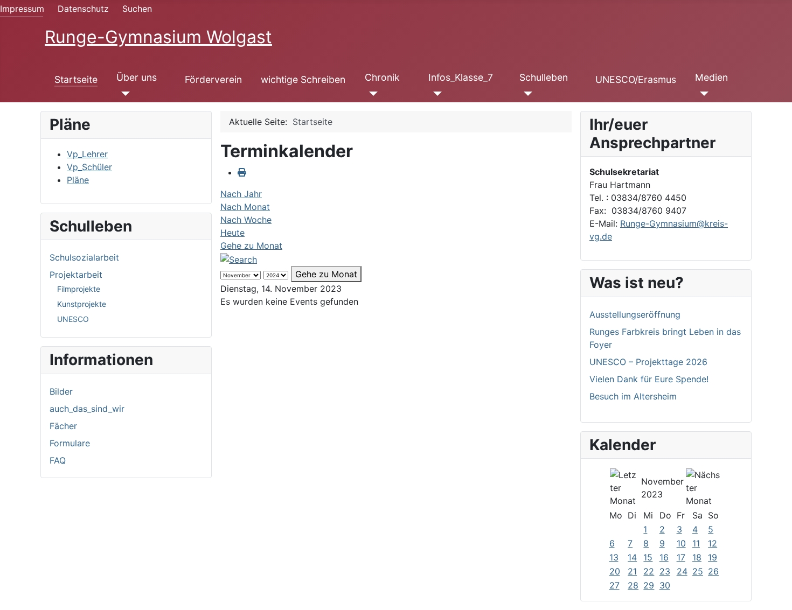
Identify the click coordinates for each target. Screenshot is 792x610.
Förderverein (213, 79)
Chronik (382, 77)
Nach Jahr (241, 193)
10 (681, 543)
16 (664, 557)
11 (696, 543)
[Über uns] (123, 94)
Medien (711, 77)
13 (614, 557)
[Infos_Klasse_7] (435, 94)
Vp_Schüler (89, 167)
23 (664, 571)
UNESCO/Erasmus (635, 79)
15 (647, 557)
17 (681, 557)
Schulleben (543, 77)
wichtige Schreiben (303, 79)
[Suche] (238, 258)
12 (712, 543)
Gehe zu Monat (251, 245)
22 (648, 571)
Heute (232, 232)
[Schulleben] (526, 94)
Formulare (70, 443)
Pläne (78, 179)
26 (713, 571)
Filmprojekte (78, 288)
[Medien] (701, 94)
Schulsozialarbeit (84, 257)
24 (682, 571)
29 (648, 585)
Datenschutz (83, 8)
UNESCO (73, 319)
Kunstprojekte (81, 303)
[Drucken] (242, 172)
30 (664, 585)
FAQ (58, 460)
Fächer (63, 425)
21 (632, 571)
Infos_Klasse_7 (460, 77)
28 (633, 585)
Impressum (22, 8)
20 (614, 571)
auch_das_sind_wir (87, 408)
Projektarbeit (76, 274)
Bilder (61, 391)
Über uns (136, 77)
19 (712, 557)
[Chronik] (371, 94)
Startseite (76, 79)
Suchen (137, 8)
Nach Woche (246, 219)
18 (696, 557)
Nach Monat (245, 206)
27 (614, 585)
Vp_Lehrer (87, 154)
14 (632, 557)
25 (697, 571)
